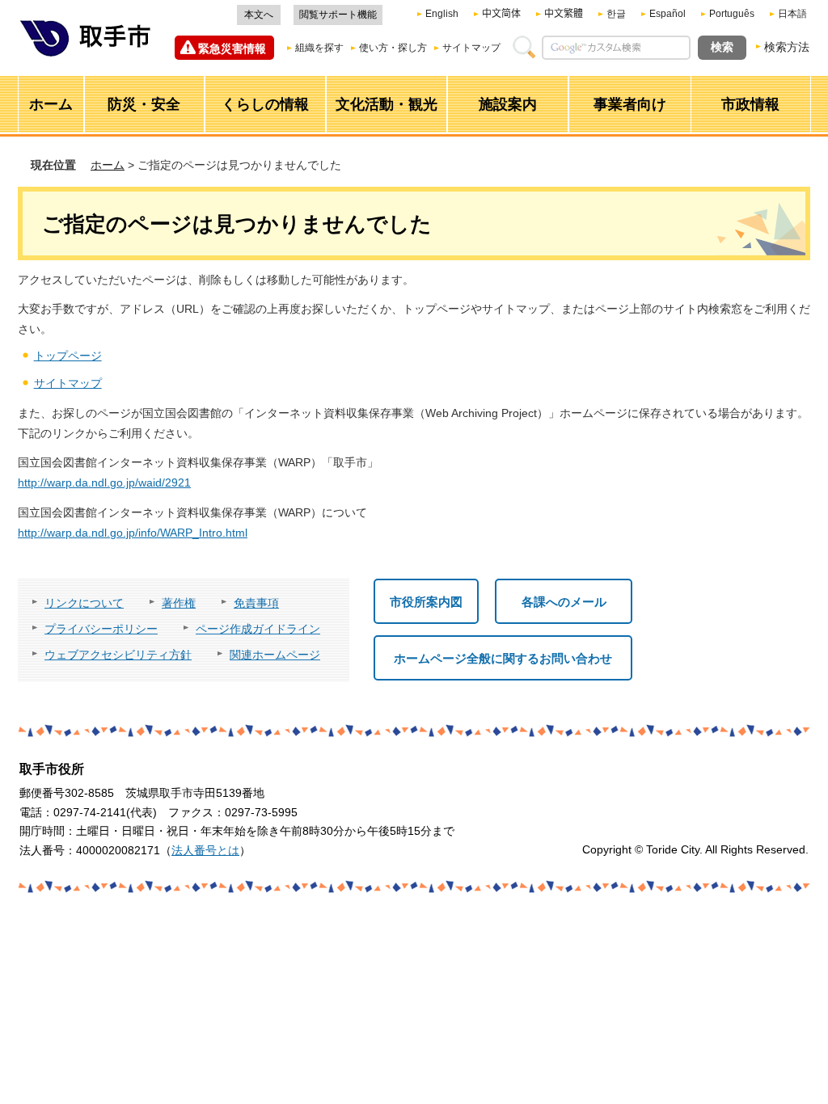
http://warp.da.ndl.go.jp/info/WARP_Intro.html (132, 532)
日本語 (792, 13)
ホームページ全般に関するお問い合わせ (503, 658)
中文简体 (501, 13)
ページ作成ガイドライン (258, 628)
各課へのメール (564, 602)
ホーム (108, 164)
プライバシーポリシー (101, 628)
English (441, 13)
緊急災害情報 (232, 48)
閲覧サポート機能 (338, 14)
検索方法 (786, 46)
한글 (616, 13)
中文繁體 (563, 13)
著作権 (179, 602)
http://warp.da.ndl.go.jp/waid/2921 (104, 482)
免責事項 (256, 602)
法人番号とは (205, 850)
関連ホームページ (275, 654)
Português (731, 13)
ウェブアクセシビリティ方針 (118, 654)
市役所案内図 (426, 602)
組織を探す (319, 47)
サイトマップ (471, 47)
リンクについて (84, 602)
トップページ (68, 355)
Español (667, 13)
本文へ (258, 14)
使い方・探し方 (393, 47)
